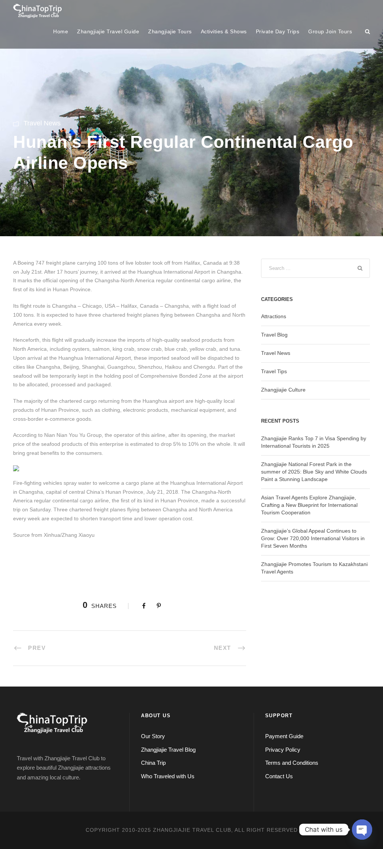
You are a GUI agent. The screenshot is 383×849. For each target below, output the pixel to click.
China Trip (153, 763)
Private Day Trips (278, 31)
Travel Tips (274, 371)
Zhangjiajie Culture (283, 390)
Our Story (153, 736)
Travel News (42, 123)
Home (60, 31)
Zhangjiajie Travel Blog (168, 749)
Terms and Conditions (291, 763)
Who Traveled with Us (167, 776)
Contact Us (279, 776)
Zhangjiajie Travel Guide (108, 31)
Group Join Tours (330, 31)
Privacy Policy (282, 749)
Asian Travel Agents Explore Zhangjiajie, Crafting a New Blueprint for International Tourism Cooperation (309, 505)
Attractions (273, 316)
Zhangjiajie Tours (170, 31)
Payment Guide (284, 736)
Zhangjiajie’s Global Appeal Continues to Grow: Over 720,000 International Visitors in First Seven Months (313, 538)
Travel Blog (274, 335)
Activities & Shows (224, 31)
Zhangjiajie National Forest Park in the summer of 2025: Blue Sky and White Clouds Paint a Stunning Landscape (314, 471)
